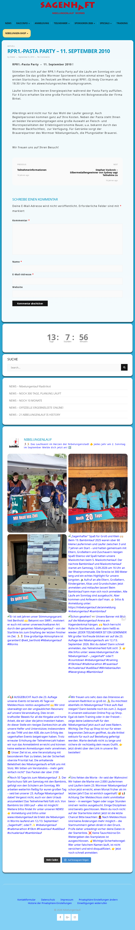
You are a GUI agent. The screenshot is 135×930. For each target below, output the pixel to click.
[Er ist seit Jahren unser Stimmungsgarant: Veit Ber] (37, 654)
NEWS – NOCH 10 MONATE (25, 400)
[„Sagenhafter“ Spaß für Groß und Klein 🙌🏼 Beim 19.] (98, 573)
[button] (98, 899)
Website (17, 287)
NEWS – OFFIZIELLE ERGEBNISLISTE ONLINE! (36, 407)
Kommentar (21, 220)
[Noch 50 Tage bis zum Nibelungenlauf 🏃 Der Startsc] (37, 815)
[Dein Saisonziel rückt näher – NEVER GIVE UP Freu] (98, 493)
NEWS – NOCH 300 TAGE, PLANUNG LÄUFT (35, 393)
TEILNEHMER (61, 23)
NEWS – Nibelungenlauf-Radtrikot (30, 386)
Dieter (12, 57)
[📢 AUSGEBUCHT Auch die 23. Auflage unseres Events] (37, 734)
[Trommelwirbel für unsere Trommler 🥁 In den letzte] (37, 493)
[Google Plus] (67, 916)
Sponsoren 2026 (84, 23)
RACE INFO (22, 23)
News (8, 23)
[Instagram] (75, 916)
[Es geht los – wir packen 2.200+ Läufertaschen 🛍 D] (37, 573)
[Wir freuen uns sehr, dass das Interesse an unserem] (98, 734)
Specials (105, 23)
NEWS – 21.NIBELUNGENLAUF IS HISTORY (34, 415)
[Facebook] (60, 916)
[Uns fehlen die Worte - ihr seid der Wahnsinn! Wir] (98, 815)
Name (17, 261)
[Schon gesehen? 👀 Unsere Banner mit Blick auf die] (98, 654)
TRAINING (122, 23)
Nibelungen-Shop (16, 33)
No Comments (43, 57)
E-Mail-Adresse (23, 274)
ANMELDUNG (42, 23)
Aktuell (11, 46)
